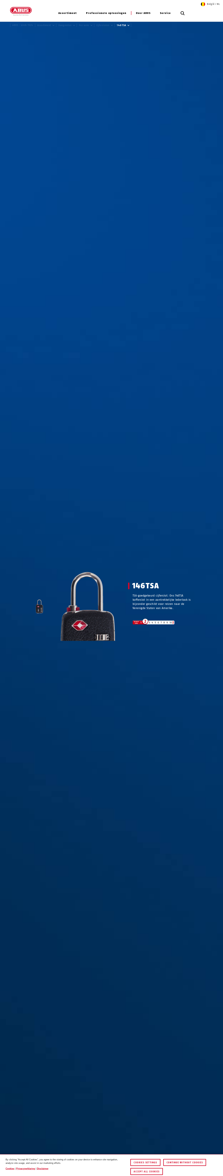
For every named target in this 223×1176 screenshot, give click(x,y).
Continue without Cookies (185, 1162)
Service (165, 13)
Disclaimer (42, 1168)
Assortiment (67, 13)
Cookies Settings (145, 1162)
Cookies (10, 1168)
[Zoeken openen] (182, 15)
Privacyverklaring (25, 1168)
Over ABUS (143, 13)
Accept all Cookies (146, 1171)
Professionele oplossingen (106, 13)
